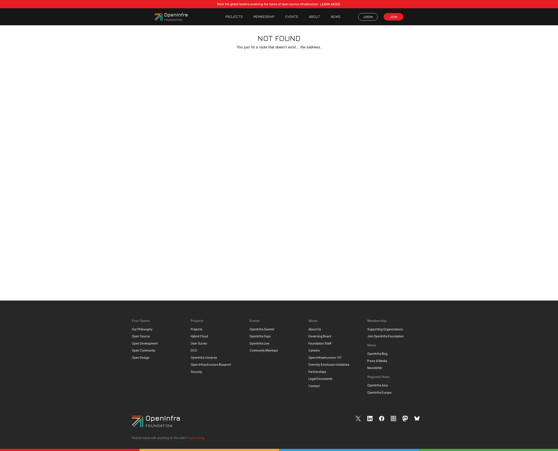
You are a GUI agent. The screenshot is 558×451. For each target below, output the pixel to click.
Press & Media (377, 361)
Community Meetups (264, 350)
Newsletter (375, 368)
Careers (314, 350)
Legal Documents (320, 379)
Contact (314, 386)
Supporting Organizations (385, 329)
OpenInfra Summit (262, 329)
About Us (314, 329)
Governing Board (319, 336)
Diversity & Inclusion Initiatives (328, 364)
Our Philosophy (142, 329)
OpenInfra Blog (377, 353)
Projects (196, 329)
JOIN (393, 17)
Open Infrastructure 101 (325, 357)
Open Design (141, 357)
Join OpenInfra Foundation (385, 336)
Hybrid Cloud (199, 336)
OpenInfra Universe (204, 357)
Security (196, 372)
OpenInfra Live (259, 343)
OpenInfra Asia (377, 385)
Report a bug (195, 438)
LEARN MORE (330, 4)
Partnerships (317, 372)
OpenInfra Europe (379, 392)
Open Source (141, 336)
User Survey (199, 343)
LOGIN (368, 17)
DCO (194, 350)
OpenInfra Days (260, 336)
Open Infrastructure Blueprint (211, 364)
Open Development (145, 343)
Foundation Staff (319, 343)
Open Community (143, 350)
